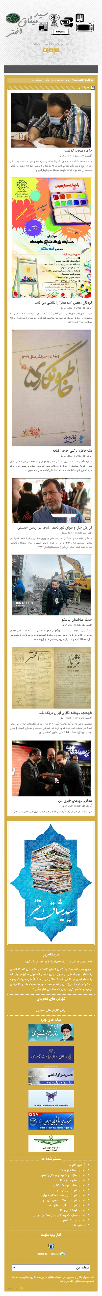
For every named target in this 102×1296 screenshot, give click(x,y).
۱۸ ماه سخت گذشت (78, 151)
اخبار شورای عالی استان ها (67, 1205)
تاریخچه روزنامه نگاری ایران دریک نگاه (65, 713)
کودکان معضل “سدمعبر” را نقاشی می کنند (63, 303)
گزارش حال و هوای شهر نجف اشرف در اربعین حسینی (54, 528)
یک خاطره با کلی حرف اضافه (72, 451)
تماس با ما (78, 1225)
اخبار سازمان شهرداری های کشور (62, 1175)
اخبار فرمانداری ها (72, 1210)
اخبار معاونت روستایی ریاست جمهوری (58, 1215)
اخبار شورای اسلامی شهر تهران (64, 1200)
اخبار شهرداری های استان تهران (63, 1195)
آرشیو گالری (77, 1165)
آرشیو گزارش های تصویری (51, 1010)
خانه (67, 80)
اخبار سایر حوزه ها (72, 1180)
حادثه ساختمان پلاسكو (77, 620)
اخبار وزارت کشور (73, 1220)
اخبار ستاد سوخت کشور (68, 1185)
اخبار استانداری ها (72, 1170)
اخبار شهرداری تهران (71, 1190)
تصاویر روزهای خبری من (75, 801)
